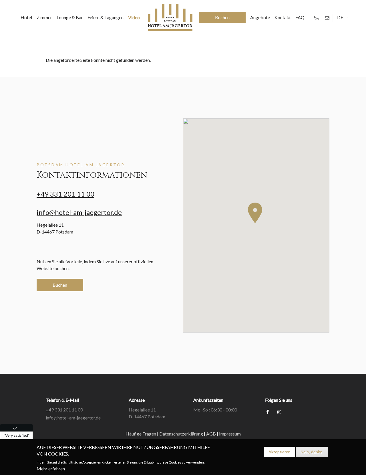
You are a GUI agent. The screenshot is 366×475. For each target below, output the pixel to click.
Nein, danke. (312, 452)
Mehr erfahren (51, 468)
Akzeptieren (279, 451)
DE (340, 17)
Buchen (60, 285)
